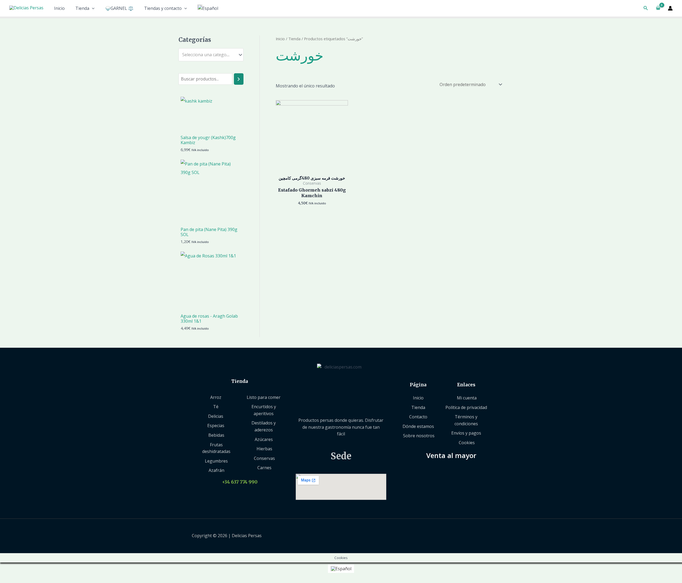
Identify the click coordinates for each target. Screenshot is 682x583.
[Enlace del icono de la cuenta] (670, 8)
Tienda (82, 8)
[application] (92, 8)
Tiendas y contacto (163, 8)
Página (418, 385)
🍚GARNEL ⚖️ (119, 8)
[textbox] (208, 55)
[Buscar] (238, 79)
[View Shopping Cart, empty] (658, 8)
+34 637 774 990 (239, 482)
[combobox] (210, 54)
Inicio (59, 8)
